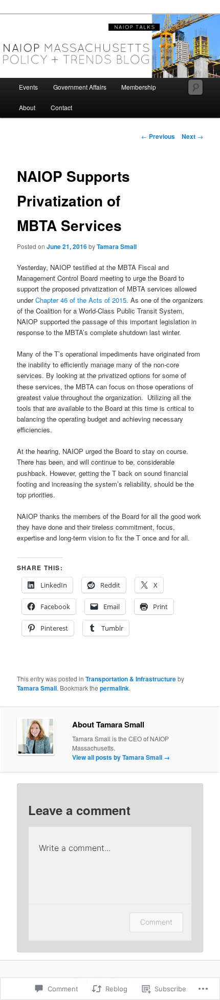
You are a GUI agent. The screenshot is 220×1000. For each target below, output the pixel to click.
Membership (138, 86)
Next (192, 136)
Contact (61, 107)
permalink (114, 688)
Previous (158, 136)
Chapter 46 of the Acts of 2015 (80, 300)
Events (28, 86)
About (27, 107)
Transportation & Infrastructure (130, 678)
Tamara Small (117, 246)
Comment (156, 922)
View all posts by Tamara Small (121, 757)
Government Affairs (79, 86)
